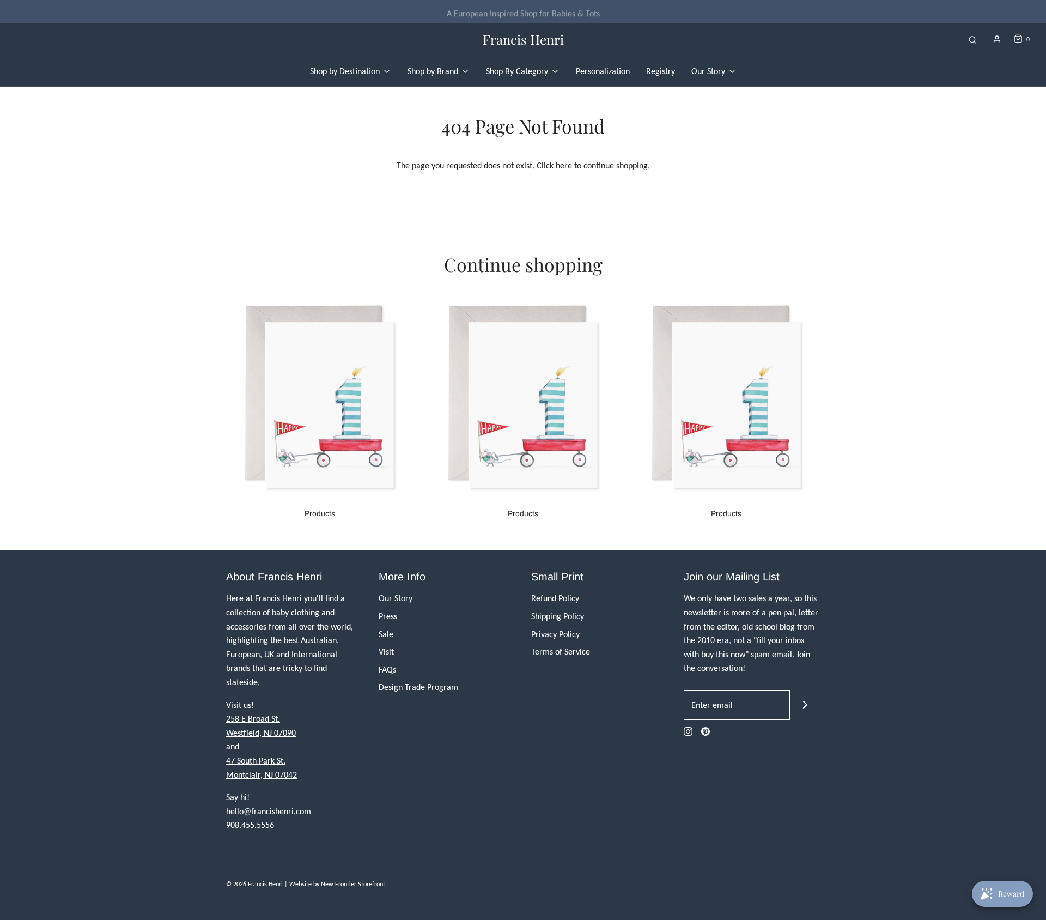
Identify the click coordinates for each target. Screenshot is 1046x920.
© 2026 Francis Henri (254, 884)
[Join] (805, 705)
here (564, 165)
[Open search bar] (972, 39)
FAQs (387, 669)
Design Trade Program (418, 687)
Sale (386, 634)
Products (320, 513)
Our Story (395, 598)
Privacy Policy (555, 634)
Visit (386, 651)
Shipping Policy (557, 616)
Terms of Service (560, 651)
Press (388, 616)
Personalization (603, 71)
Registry (660, 71)
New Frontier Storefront (353, 884)
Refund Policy (555, 598)
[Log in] (997, 39)
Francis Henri (523, 39)
